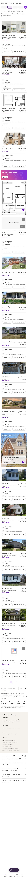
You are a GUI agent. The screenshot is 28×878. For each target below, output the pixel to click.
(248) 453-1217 (5, 113)
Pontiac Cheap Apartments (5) (9, 734)
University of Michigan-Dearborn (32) (11, 750)
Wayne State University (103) (8, 740)
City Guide (23, 688)
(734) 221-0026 (5, 275)
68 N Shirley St (6, 376)
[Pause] (25, 183)
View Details (7, 51)
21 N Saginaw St (6, 70)
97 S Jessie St (6, 271)
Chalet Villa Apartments (8, 108)
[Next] (25, 7)
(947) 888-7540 (5, 310)
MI (5, 11)
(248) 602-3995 (5, 380)
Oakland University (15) (7, 744)
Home (2, 11)
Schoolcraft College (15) (7, 746)
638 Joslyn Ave (6, 483)
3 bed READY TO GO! (8, 660)
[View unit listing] (23, 210)
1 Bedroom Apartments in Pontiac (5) (10, 728)
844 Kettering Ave (7, 553)
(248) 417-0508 (5, 664)
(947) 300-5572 (5, 74)
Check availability (19, 51)
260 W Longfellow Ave (8, 306)
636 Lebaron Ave (7, 588)
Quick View (7, 89)
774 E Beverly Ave (7, 341)
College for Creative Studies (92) (9, 742)
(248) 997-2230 (5, 629)
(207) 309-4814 (5, 237)
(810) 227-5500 (5, 417)
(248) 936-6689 (5, 40)
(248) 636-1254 (5, 151)
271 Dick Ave (5, 518)
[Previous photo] (3, 27)
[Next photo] (25, 27)
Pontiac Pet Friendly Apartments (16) (10, 721)
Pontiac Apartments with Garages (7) (11, 719)
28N (3, 147)
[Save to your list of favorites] (23, 23)
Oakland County (12, 11)
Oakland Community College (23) (10, 748)
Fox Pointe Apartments (8, 35)
